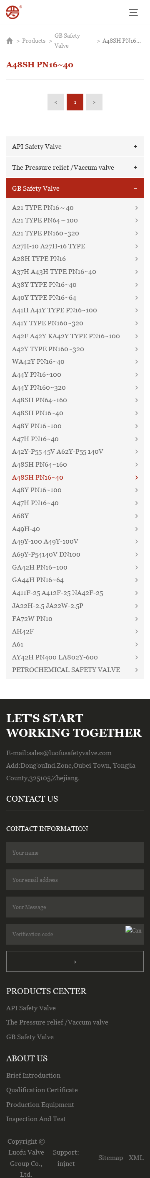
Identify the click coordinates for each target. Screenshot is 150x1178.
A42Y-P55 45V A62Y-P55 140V (57, 451)
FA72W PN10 (32, 618)
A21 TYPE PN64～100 (45, 220)
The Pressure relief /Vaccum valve (63, 167)
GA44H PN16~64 (38, 579)
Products (33, 40)
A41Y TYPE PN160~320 (47, 323)
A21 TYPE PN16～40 (43, 207)
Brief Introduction (33, 1075)
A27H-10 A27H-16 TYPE (48, 246)
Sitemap (110, 1157)
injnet (66, 1163)
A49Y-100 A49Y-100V (45, 541)
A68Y (20, 515)
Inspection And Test (36, 1118)
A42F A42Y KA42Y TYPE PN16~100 (66, 336)
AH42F (23, 631)
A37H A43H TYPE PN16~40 (54, 271)
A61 (17, 644)
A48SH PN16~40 (123, 40)
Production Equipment (40, 1104)
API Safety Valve (37, 146)
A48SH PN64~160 (39, 400)
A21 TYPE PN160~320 (45, 233)
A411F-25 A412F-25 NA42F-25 (57, 592)
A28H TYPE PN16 (39, 258)
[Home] (14, 12)
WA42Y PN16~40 (38, 361)
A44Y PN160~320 (39, 387)
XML (136, 1157)
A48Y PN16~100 (37, 425)
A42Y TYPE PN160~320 (48, 349)
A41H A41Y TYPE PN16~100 (54, 310)
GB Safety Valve (67, 40)
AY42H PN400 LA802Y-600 (55, 657)
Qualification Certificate (42, 1090)
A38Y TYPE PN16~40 (44, 284)
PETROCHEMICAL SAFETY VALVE (66, 669)
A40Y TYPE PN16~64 (44, 297)
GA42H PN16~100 (40, 567)
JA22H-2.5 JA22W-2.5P (47, 605)
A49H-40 (26, 528)
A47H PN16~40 (35, 438)
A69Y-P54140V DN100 (46, 554)
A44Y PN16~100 (36, 374)
